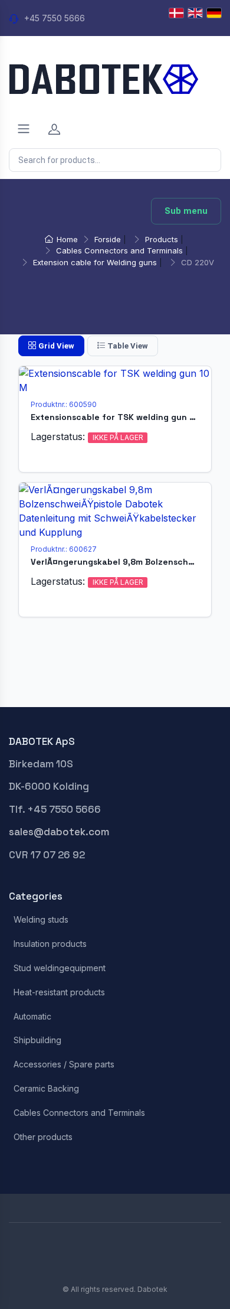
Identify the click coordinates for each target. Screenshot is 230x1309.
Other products (43, 1137)
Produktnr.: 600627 (64, 549)
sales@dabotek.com (59, 831)
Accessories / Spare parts (64, 1064)
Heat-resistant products (59, 992)
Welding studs (41, 919)
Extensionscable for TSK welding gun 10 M (120, 417)
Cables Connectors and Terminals (119, 250)
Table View (127, 345)
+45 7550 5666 (54, 18)
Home (67, 239)
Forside (107, 239)
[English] (195, 13)
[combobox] (115, 160)
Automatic (32, 1016)
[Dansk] (176, 13)
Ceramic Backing (46, 1088)
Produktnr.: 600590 (64, 404)
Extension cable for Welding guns (95, 262)
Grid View (56, 345)
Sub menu (186, 211)
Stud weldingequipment (60, 968)
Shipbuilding (37, 1040)
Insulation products (50, 944)
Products (161, 239)
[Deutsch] (214, 13)
